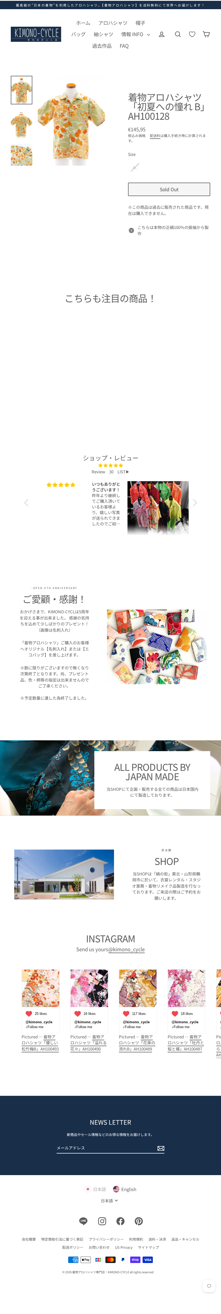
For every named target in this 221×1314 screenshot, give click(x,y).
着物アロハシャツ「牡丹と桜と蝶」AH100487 (186, 1043)
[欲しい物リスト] (192, 34)
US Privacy (124, 1247)
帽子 (140, 22)
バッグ (78, 33)
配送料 (155, 135)
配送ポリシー (72, 1247)
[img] (110, 465)
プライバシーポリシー (106, 1239)
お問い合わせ (99, 1247)
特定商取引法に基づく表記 (62, 1239)
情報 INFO (132, 33)
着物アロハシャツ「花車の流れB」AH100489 (137, 1043)
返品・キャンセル (185, 1239)
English (128, 1189)
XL (135, 167)
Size (132, 154)
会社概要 (29, 1239)
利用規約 (136, 1239)
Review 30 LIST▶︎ (111, 471)
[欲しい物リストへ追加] (50, 359)
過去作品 (102, 45)
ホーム (83, 22)
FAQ (124, 45)
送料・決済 (157, 1239)
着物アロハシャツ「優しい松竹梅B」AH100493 (40, 1043)
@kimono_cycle (126, 949)
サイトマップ (148, 1247)
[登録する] (160, 1148)
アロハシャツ (112, 22)
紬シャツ (103, 33)
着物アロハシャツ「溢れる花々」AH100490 (88, 1043)
